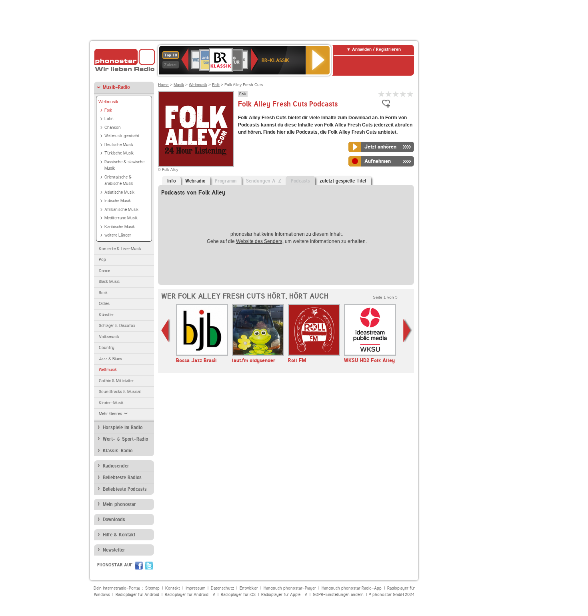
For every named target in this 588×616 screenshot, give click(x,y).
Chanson (112, 127)
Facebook (139, 566)
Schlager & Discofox (117, 325)
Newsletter (114, 550)
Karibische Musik (119, 226)
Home (163, 84)
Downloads (114, 519)
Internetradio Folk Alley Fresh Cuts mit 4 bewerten (403, 94)
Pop (102, 259)
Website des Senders (259, 241)
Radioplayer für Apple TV (284, 594)
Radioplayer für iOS (238, 594)
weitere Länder (117, 235)
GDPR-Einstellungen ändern (338, 594)
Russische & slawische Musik (124, 165)
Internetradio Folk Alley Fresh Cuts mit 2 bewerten (388, 94)
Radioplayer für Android (137, 594)
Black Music (109, 281)
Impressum (195, 588)
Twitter (149, 566)
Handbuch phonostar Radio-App (352, 588)
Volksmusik (109, 336)
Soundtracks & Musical (119, 391)
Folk (108, 110)
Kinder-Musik (111, 402)
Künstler (106, 314)
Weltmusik (108, 101)
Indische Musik (117, 200)
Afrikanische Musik (121, 209)
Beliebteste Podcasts (125, 489)
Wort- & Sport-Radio (125, 439)
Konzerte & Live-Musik (120, 248)
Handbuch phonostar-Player (290, 588)
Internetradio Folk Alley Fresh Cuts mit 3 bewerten (396, 94)
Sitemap (152, 588)
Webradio (195, 181)
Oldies (104, 303)
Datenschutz (222, 588)
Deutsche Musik (118, 144)
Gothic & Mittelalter (116, 380)
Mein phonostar (119, 504)
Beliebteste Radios (122, 477)
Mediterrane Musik (121, 218)
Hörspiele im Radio (122, 427)
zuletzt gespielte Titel (343, 181)
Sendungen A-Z (263, 181)
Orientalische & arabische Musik (118, 181)
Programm (225, 181)
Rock (103, 292)
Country (106, 347)
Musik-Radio (116, 87)
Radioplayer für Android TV (190, 594)
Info (171, 181)
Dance (104, 270)
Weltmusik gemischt (122, 135)
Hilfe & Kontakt (119, 535)
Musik (179, 84)
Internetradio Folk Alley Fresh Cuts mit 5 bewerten (410, 94)
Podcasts (300, 181)
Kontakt (172, 588)
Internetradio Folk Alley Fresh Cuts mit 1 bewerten (381, 94)
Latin (109, 118)
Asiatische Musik (119, 192)
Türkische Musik (119, 153)
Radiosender (116, 466)
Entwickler (249, 588)
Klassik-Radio (117, 450)
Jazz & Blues (110, 358)
